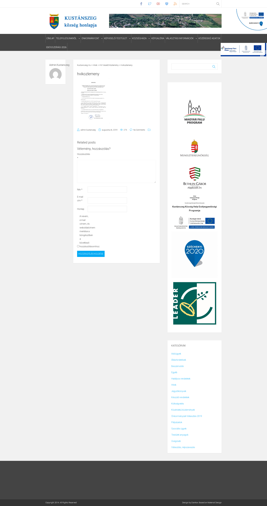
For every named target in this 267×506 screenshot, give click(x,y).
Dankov (194, 502)
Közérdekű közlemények (183, 410)
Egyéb (174, 372)
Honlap (80, 209)
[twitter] (149, 4)
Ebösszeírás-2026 (56, 47)
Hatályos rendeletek (180, 378)
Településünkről (66, 38)
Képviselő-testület (115, 38)
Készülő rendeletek (180, 397)
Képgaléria (157, 38)
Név (79, 189)
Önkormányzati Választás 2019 (186, 416)
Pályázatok (176, 422)
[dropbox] (166, 4)
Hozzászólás (82, 156)
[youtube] (158, 4)
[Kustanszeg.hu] (72, 21)
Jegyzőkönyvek (178, 391)
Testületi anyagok (179, 435)
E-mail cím (80, 199)
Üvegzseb (176, 441)
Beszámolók (177, 366)
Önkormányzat (90, 38)
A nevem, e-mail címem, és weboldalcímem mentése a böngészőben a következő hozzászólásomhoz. (85, 231)
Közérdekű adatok (209, 38)
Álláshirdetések (178, 360)
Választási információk (180, 38)
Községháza (139, 38)
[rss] (175, 4)
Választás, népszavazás (183, 447)
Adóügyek (176, 353)
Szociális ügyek (178, 428)
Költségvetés (177, 403)
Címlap (50, 38)
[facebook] (141, 4)
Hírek (173, 385)
